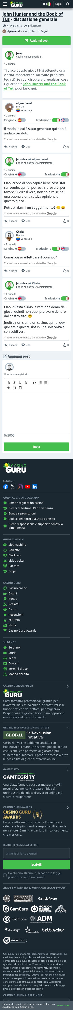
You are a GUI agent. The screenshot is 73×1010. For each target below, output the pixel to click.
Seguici (8, 481)
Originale (10, 120)
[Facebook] (5, 486)
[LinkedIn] (34, 486)
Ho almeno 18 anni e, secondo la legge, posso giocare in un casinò (35, 875)
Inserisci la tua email (19, 850)
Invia (36, 447)
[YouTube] (27, 486)
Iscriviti (36, 864)
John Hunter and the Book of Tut (32, 16)
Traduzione (43, 120)
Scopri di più (27, 1007)
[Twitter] (13, 486)
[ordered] (40, 382)
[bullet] (46, 382)
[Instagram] (20, 486)
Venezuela (26, 110)
